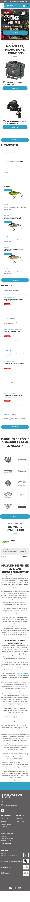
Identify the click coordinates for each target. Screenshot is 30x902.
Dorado (12, 538)
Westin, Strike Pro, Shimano (9, 855)
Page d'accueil (4, 818)
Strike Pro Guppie (6, 867)
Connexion (19, 818)
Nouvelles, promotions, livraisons (15, 50)
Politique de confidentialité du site (7, 832)
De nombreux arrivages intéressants (11, 861)
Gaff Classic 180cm (10, 153)
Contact (3, 846)
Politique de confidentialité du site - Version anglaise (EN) (7, 838)
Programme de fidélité (6, 843)
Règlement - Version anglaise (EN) (6, 825)
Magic (13, 540)
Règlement (3, 821)
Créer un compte (20, 821)
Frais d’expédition (5, 829)
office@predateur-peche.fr (13, 805)
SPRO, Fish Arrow (5, 873)
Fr (2, 5)
